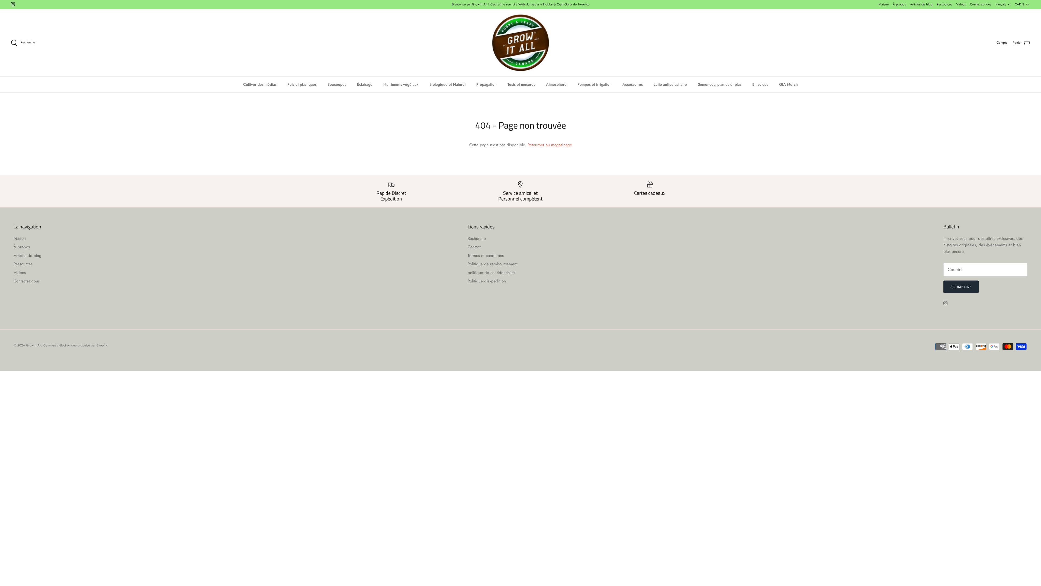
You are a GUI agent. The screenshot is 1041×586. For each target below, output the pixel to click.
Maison (884, 4)
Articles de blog (921, 4)
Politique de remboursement (493, 264)
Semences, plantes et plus (719, 84)
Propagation (486, 84)
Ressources (944, 4)
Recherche (477, 238)
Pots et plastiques (302, 84)
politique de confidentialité (491, 273)
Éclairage (364, 84)
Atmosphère (556, 84)
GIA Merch (788, 84)
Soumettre (961, 286)
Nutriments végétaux (401, 84)
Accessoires (632, 84)
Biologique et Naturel (447, 84)
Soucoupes (336, 84)
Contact (474, 247)
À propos (899, 4)
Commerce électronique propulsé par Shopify (75, 345)
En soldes (760, 84)
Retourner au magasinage (550, 145)
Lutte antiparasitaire (670, 84)
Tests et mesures (521, 84)
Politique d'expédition (487, 281)
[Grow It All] (520, 42)
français (1000, 4)
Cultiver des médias (260, 84)
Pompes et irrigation (594, 84)
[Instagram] (13, 4)
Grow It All (33, 345)
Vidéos (961, 4)
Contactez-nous (980, 4)
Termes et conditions (486, 256)
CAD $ (1019, 4)
